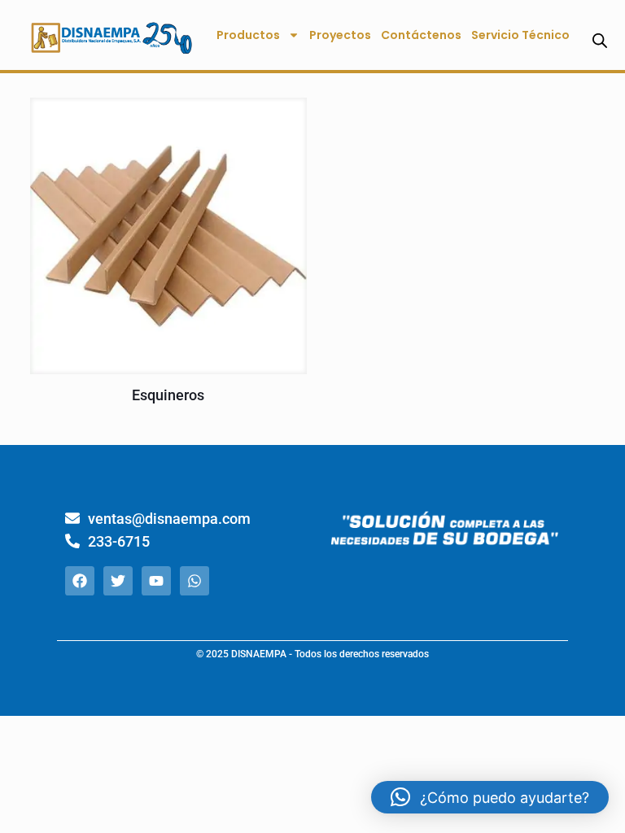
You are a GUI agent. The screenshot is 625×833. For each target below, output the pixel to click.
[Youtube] (156, 580)
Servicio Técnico (520, 35)
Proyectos (340, 35)
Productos (248, 35)
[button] (490, 797)
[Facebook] (79, 580)
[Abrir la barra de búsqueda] (600, 40)
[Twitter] (118, 580)
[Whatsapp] (194, 580)
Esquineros (168, 394)
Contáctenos (421, 35)
